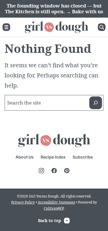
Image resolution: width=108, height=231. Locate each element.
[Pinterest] (66, 170)
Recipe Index (53, 156)
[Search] (101, 27)
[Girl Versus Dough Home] (56, 27)
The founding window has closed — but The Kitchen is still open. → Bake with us (54, 8)
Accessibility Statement (56, 202)
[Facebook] (54, 170)
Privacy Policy (23, 202)
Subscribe (83, 156)
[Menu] (6, 27)
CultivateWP (54, 208)
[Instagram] (41, 170)
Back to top (49, 220)
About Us (25, 156)
